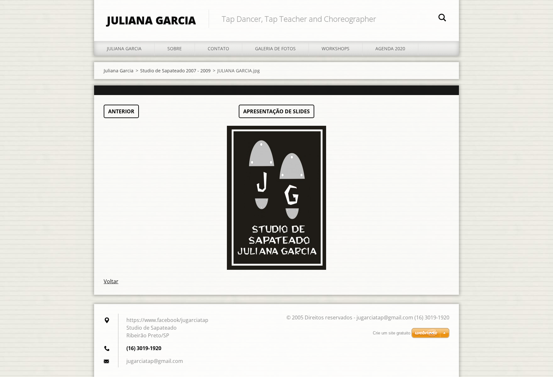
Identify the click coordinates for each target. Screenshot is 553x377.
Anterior (121, 111)
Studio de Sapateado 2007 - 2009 (175, 71)
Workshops (335, 48)
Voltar (111, 281)
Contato (218, 48)
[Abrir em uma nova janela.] (276, 198)
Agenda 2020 (390, 48)
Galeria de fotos (275, 48)
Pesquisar (442, 18)
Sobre (174, 48)
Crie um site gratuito (391, 333)
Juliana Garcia (124, 48)
